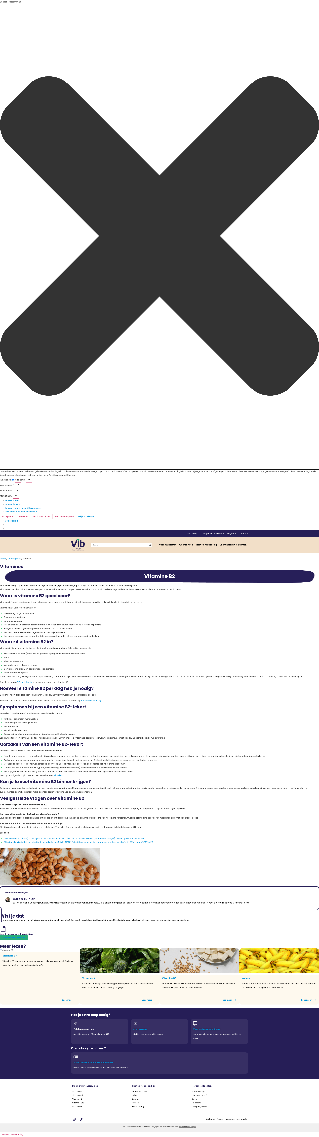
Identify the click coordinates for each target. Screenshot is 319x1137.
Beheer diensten (13, 504)
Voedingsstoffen (167, 544)
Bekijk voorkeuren (41, 516)
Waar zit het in (186, 544)
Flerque (193, 1127)
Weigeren (23, 516)
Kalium (246, 978)
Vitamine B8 (169, 978)
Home (3, 558)
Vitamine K (88, 978)
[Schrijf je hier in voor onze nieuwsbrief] (76, 1057)
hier (138, 1034)
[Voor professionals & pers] (195, 1023)
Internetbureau (184, 1127)
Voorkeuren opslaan (65, 516)
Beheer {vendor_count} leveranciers (23, 508)
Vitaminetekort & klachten (233, 544)
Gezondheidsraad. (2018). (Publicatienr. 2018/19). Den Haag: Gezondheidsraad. (74, 838)
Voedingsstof (14, 558)
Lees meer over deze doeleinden (21, 511)
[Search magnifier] (150, 545)
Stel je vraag (140, 1029)
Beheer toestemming (12, 1134)
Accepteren (8, 516)
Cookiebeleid (11, 520)
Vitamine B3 (9, 955)
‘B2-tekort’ (58, 775)
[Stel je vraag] (135, 1023)
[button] (159, 237)
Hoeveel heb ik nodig (206, 544)
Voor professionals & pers (206, 1029)
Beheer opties (12, 500)
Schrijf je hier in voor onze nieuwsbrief (93, 1062)
